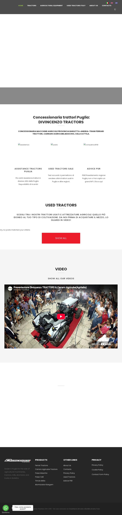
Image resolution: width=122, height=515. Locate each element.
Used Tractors (69, 477)
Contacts (67, 469)
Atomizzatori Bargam (44, 484)
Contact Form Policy (100, 474)
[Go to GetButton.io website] (6, 512)
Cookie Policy (97, 470)
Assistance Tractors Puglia (28, 170)
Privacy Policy (69, 473)
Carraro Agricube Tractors (46, 469)
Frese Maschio (41, 473)
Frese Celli (39, 477)
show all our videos (61, 278)
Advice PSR (93, 168)
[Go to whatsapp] (6, 508)
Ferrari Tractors (41, 465)
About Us (67, 465)
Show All (61, 238)
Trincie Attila (40, 481)
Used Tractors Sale (61, 168)
